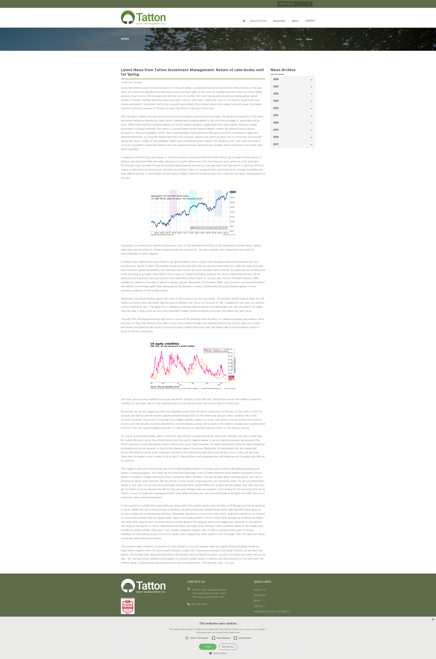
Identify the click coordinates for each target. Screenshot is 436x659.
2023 (276, 101)
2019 (276, 130)
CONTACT (310, 21)
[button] (218, 653)
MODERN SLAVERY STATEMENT (271, 612)
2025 (276, 86)
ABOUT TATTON (258, 21)
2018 (276, 137)
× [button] (433, 619)
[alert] (218, 638)
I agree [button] (207, 646)
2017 (276, 144)
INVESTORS (279, 21)
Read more (235, 632)
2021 (276, 115)
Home (299, 39)
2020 (276, 123)
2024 (276, 94)
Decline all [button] (228, 646)
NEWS (295, 21)
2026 (276, 79)
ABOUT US (260, 590)
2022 (276, 108)
